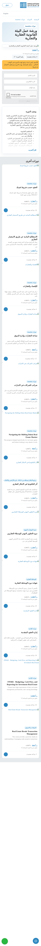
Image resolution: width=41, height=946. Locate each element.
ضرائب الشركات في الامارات (25, 385)
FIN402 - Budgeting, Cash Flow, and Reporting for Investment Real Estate (22, 683)
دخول (7, 5)
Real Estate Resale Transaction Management (24, 732)
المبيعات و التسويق (30, 727)
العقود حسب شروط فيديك (26, 187)
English (5, 13)
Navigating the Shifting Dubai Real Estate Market (23, 436)
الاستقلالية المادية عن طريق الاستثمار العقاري (22, 238)
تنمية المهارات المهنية (30, 530)
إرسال (28, 101)
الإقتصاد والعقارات (30, 286)
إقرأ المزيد (32, 150)
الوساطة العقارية (31, 579)
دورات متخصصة (20, 19)
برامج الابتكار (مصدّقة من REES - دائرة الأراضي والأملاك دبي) (20, 480)
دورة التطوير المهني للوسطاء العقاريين (22, 533)
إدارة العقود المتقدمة (29, 632)
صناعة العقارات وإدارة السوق (25, 336)
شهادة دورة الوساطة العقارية (26, 583)
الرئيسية (36, 19)
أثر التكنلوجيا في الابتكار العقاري (25, 484)
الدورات (29, 19)
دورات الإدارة (32, 628)
